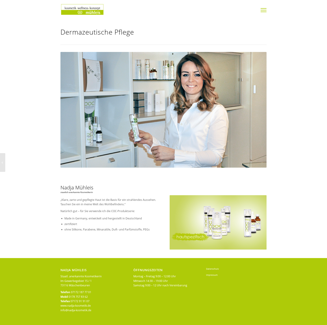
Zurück (177, 222)
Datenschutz (212, 268)
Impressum (212, 274)
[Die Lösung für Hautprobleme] (2, 162)
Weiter (259, 222)
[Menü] (262, 10)
